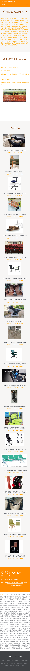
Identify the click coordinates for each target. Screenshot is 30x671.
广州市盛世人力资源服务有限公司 (13, 630)
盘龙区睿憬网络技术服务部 (12, 603)
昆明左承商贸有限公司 (16, 601)
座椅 (23, 663)
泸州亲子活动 (20, 615)
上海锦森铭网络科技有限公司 (11, 598)
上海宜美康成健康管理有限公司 (14, 628)
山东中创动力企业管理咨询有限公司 (17, 647)
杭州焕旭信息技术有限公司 (18, 609)
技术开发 (7, 599)
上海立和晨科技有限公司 (9, 641)
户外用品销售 (26, 611)
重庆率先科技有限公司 (15, 620)
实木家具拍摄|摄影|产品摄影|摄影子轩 (15, 171)
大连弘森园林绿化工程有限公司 (13, 626)
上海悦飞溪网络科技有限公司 (16, 622)
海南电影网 (4, 643)
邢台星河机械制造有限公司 (14, 632)
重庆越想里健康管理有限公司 (18, 635)
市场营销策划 (9, 594)
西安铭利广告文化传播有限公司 (8, 613)
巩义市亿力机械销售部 (14, 618)
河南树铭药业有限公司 (13, 596)
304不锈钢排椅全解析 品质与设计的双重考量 (15, 470)
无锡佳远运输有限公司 (19, 594)
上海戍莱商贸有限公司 (12, 624)
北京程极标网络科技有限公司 (16, 616)
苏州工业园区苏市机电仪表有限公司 (17, 637)
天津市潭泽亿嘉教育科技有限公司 (16, 643)
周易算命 (8, 635)
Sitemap (23, 665)
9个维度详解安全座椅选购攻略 (15, 321)
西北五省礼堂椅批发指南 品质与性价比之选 (15, 257)
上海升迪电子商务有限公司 (15, 605)
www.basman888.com (15, 585)
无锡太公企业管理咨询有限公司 (18, 645)
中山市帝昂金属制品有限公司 (14, 611)
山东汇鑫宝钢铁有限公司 (23, 613)
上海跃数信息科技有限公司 (19, 607)
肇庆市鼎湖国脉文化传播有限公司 (18, 599)
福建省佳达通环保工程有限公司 (21, 648)
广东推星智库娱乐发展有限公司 (8, 615)
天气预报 (5, 605)
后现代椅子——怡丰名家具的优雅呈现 (15, 556)
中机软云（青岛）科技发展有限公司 (13, 633)
